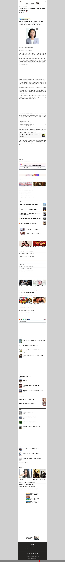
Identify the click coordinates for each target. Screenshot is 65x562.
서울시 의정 (25, 6)
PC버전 (38, 556)
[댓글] (26, 12)
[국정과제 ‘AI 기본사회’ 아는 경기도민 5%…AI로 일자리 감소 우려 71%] (20, 341)
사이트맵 (36, 556)
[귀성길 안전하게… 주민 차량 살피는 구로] (20, 417)
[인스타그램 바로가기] (33, 553)
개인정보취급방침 (32, 556)
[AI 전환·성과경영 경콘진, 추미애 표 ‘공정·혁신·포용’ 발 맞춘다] (20, 356)
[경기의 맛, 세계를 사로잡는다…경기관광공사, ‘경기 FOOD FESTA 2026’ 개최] (20, 351)
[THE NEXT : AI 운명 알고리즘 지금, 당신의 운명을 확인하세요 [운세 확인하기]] (32, 175)
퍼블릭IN (27, 548)
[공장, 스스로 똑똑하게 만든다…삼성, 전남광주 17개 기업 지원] (20, 391)
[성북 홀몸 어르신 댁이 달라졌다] (20, 412)
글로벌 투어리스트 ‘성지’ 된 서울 (24, 121)
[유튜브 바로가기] (31, 553)
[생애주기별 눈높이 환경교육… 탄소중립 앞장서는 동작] (20, 427)
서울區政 (20, 409)
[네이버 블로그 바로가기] (37, 553)
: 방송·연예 (21, 467)
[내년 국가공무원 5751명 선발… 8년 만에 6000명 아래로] (20, 459)
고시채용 (20, 446)
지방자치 (22, 6)
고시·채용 (38, 546)
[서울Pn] (20, 1)
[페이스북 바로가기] (27, 553)
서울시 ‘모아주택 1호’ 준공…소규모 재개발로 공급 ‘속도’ (27, 122)
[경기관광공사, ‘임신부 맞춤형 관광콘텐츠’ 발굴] (20, 346)
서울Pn (20, 6)
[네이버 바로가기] (35, 553)
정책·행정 (20, 337)
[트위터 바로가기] (29, 553)
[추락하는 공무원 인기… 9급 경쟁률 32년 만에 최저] (20, 454)
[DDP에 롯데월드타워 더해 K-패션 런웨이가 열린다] (20, 386)
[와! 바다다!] (20, 381)
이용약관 (29, 556)
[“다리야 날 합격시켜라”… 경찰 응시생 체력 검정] (20, 449)
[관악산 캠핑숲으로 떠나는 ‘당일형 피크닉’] (20, 422)
